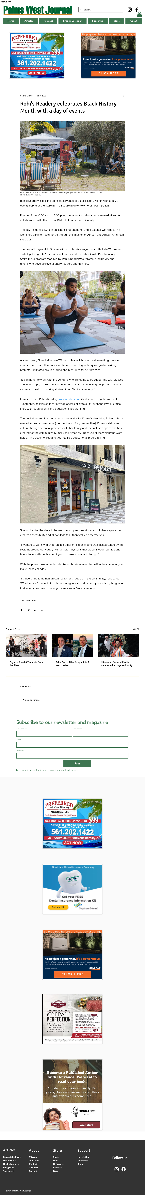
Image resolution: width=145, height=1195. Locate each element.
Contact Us (34, 1164)
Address (20, 750)
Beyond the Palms (12, 1157)
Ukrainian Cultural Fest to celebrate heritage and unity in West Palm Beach (118, 664)
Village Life (8, 1167)
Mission (33, 1157)
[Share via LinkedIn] (35, 610)
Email (19, 739)
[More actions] (123, 96)
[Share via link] (42, 610)
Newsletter (83, 1157)
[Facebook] (136, 9)
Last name (78, 729)
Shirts (56, 1157)
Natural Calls (9, 1160)
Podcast (33, 1171)
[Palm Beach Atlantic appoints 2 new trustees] (72, 645)
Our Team (34, 1160)
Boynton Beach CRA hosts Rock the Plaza (26, 664)
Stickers (57, 1167)
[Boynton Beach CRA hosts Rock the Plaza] (26, 645)
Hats (55, 1160)
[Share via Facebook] (21, 610)
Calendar (33, 1167)
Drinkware (58, 1164)
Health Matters (11, 1164)
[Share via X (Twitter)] (28, 610)
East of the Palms (28, 600)
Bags (55, 1171)
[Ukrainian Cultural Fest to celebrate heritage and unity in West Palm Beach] (118, 645)
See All (136, 629)
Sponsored (8, 1171)
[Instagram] (129, 9)
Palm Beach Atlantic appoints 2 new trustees (72, 664)
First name (21, 729)
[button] (139, 14)
